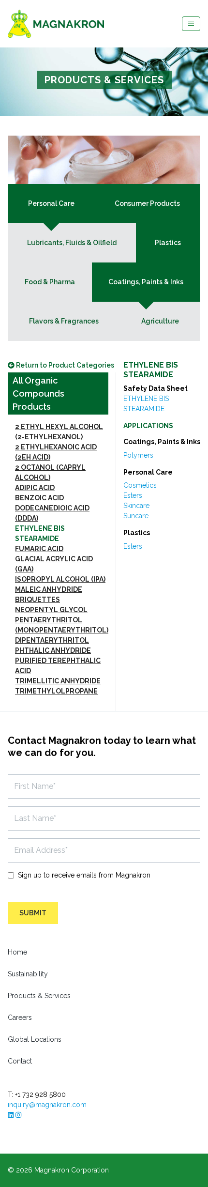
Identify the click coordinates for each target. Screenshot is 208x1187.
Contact (20, 1061)
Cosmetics (140, 485)
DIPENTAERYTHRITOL (52, 640)
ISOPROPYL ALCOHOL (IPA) (60, 579)
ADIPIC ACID (35, 488)
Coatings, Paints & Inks (145, 282)
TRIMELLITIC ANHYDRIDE (58, 681)
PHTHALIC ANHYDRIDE (53, 650)
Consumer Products (147, 203)
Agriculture (160, 321)
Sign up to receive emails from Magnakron (84, 875)
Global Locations (34, 1039)
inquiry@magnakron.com (47, 1105)
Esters (132, 495)
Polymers (138, 455)
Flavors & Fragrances (64, 321)
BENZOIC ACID (39, 498)
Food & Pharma (50, 282)
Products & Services (39, 996)
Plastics (168, 243)
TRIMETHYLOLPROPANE (56, 691)
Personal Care (51, 203)
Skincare (136, 505)
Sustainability (28, 974)
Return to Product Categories (64, 365)
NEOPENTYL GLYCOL (51, 610)
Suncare (136, 516)
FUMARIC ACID (39, 549)
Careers (20, 1017)
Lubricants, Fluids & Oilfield (72, 243)
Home (17, 952)
